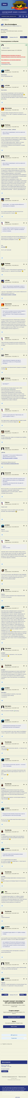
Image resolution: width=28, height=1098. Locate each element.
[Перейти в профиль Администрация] (2, 45)
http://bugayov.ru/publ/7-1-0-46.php (8, 294)
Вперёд (22, 37)
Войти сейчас (14, 1026)
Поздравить (4, 1071)
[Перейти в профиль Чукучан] (2, 156)
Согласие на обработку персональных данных (12, 1094)
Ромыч (5, 29)
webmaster (17, 1097)
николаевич (4, 1066)
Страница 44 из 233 (14, 37)
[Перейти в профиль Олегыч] (2, 223)
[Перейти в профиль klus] (2, 892)
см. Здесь (3, 247)
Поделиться (14, 1035)
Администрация (10, 50)
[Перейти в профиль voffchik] (2, 86)
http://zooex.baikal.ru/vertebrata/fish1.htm (10, 463)
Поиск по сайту (5, 48)
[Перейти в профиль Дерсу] (2, 355)
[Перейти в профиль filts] (2, 570)
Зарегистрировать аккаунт (14, 1017)
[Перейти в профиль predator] (2, 71)
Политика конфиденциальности (9, 1076)
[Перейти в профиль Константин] (2, 109)
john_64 (3, 1065)
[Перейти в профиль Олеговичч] (2, 649)
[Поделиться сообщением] (26, 70)
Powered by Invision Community (14, 1079)
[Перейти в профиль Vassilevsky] (2, 666)
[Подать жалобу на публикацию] (23, 70)
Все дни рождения (5, 1068)
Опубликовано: (12, 71)
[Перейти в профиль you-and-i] (2, 432)
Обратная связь (22, 1076)
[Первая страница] (2, 37)
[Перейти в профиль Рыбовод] (2, 126)
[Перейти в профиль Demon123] (2, 473)
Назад (5, 37)
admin (10, 64)
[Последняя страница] (26, 37)
